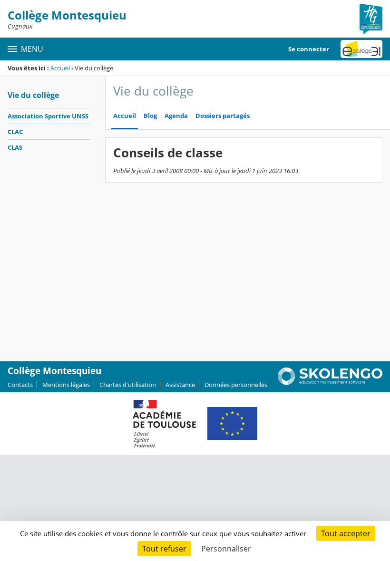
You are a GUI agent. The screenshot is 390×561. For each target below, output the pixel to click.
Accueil (60, 68)
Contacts (20, 384)
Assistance (180, 384)
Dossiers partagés (222, 116)
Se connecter (308, 49)
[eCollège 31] (361, 49)
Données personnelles (236, 384)
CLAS (15, 147)
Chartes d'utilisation (127, 384)
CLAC (15, 131)
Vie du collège (33, 95)
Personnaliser (226, 548)
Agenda (176, 116)
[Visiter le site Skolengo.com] (330, 382)
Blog (150, 116)
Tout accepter (345, 533)
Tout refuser (164, 548)
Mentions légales (66, 384)
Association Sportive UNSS (48, 116)
